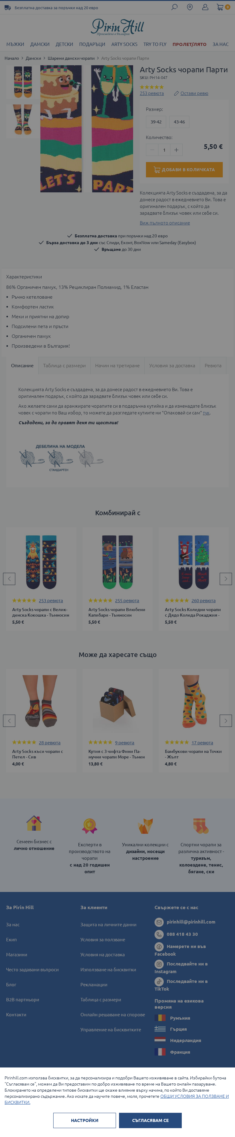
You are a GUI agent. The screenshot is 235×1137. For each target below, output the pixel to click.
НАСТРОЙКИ (85, 1120)
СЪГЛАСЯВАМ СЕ (150, 1120)
